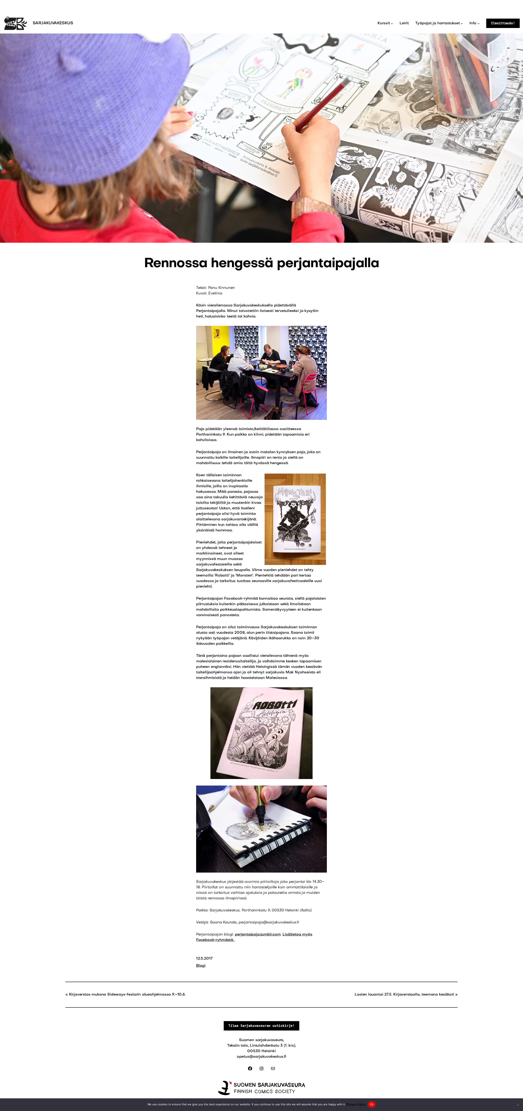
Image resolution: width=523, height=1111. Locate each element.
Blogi (201, 966)
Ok (372, 1104)
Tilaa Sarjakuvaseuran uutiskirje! (261, 1026)
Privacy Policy (356, 1104)
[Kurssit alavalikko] (392, 23)
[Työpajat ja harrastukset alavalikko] (462, 23)
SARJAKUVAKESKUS (53, 23)
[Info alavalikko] (478, 23)
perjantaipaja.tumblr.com (258, 934)
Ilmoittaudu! (503, 23)
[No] (518, 1105)
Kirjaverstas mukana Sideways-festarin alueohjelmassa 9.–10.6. (127, 994)
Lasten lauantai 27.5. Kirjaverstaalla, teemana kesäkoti (404, 994)
